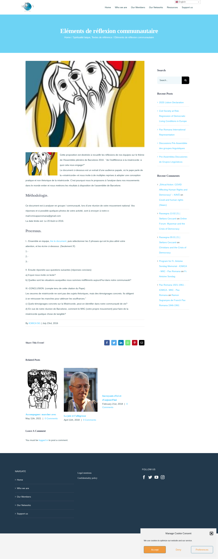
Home (20, 479)
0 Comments (51, 418)
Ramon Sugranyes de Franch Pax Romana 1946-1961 (172, 300)
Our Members (24, 496)
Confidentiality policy (87, 478)
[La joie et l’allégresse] (80, 369)
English (182, 2)
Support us (22, 513)
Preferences (202, 549)
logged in (43, 440)
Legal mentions (84, 473)
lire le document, (58, 241)
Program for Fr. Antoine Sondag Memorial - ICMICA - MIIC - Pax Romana (173, 266)
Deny (178, 549)
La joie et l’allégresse (75, 416)
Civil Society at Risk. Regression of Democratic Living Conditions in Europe (173, 116)
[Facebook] (144, 477)
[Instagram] (163, 477)
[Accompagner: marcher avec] (42, 369)
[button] (211, 533)
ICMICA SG (34, 323)
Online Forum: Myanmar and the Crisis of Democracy (173, 223)
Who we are (23, 488)
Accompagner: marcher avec (41, 414)
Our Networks (24, 505)
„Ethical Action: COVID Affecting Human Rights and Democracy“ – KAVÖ (173, 189)
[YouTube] (156, 477)
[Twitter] (150, 477)
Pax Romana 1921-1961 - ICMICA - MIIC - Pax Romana (172, 290)
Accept (154, 549)
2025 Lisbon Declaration (171, 102)
